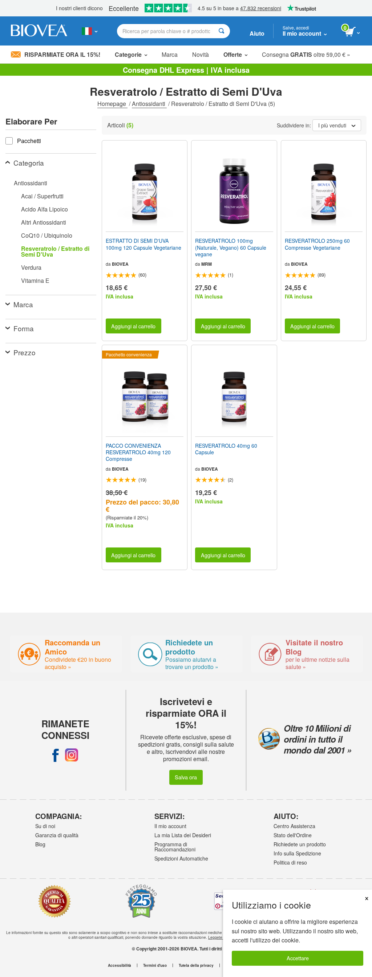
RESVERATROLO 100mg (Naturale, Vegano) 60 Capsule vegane (230, 247)
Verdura (31, 267)
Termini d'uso (155, 965)
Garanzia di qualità (56, 835)
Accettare (298, 958)
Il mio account (170, 826)
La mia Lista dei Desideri (182, 835)
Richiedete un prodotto (300, 844)
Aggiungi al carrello (133, 326)
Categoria (28, 162)
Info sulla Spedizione (297, 853)
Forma (23, 328)
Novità (200, 54)
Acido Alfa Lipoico (44, 209)
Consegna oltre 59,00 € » (306, 54)
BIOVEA (120, 264)
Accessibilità (119, 965)
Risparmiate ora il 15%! (62, 54)
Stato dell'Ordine (293, 835)
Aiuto (257, 33)
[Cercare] (221, 31)
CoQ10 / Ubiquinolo (46, 235)
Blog (40, 844)
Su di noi (45, 826)
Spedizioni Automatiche (181, 858)
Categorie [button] (128, 54)
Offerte (232, 54)
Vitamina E (35, 280)
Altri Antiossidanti (43, 222)
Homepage (112, 103)
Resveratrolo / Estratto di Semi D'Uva (55, 251)
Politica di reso (290, 862)
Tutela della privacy (196, 965)
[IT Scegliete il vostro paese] (89, 31)
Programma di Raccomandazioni (174, 846)
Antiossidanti (149, 103)
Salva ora (186, 777)
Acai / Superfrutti (42, 196)
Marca (170, 54)
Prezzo (24, 352)
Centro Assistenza (294, 826)
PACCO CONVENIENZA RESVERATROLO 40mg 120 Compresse (138, 452)
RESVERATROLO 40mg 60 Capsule (226, 448)
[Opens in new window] (55, 755)
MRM (206, 264)
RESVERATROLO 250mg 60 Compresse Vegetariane (317, 243)
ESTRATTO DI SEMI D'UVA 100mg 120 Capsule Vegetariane (143, 243)
